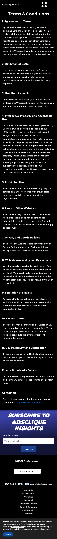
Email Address (10, 435)
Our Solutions (28, 493)
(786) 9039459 (17, 484)
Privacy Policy (29, 500)
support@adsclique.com (41, 484)
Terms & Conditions (28, 507)
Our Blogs (28, 497)
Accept (8, 534)
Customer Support (28, 504)
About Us (28, 490)
